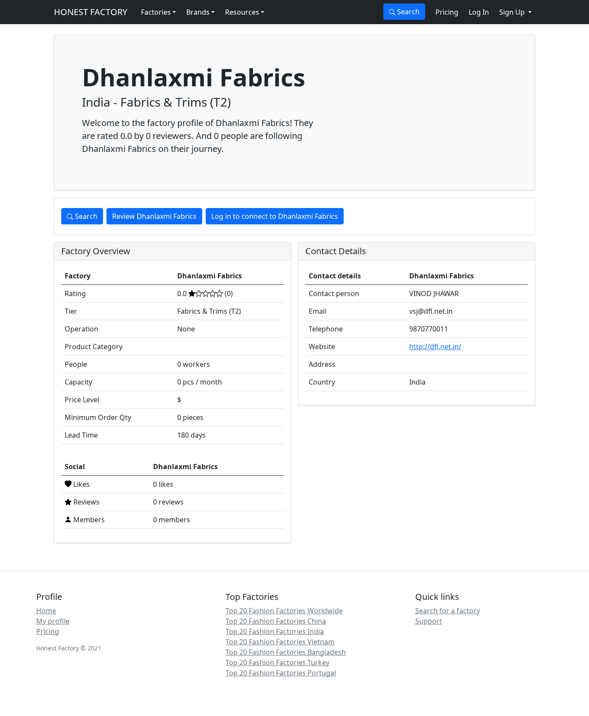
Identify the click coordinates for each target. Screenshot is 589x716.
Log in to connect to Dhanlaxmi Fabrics (274, 216)
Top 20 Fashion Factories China (276, 621)
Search (407, 11)
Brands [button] (198, 12)
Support (428, 621)
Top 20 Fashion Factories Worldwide (284, 610)
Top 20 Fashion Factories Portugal (281, 673)
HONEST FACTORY (90, 12)
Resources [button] (242, 12)
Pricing (446, 12)
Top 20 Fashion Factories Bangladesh (286, 652)
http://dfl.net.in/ (435, 346)
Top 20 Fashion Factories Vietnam (280, 642)
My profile (52, 621)
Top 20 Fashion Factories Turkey (277, 662)
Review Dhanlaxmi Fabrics (154, 216)
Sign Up (512, 12)
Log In (479, 12)
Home (46, 610)
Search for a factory (447, 610)
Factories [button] (156, 12)
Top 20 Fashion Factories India (275, 631)
